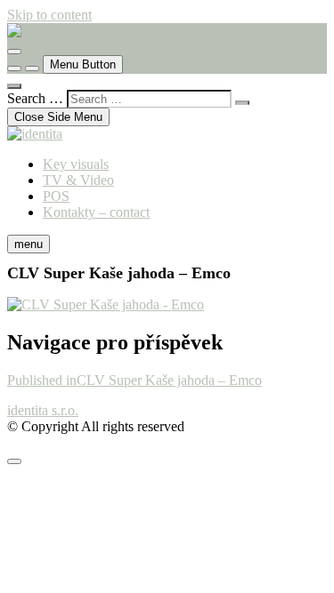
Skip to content (49, 14)
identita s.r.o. (42, 410)
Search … (35, 98)
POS (56, 196)
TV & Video (78, 180)
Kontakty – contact (96, 212)
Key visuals (76, 164)
